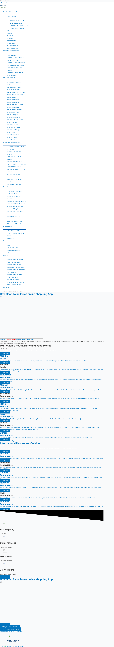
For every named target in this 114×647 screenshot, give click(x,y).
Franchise (6, 187)
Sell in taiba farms (12, 55)
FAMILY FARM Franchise (14, 167)
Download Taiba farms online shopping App (26, 293)
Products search (7, 291)
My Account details (12, 45)
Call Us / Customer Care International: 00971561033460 (16, 266)
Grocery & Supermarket (17, 23)
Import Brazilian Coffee (13, 135)
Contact (5, 255)
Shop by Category (12, 16)
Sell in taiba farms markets (11, 51)
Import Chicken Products (14, 87)
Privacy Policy (7, 226)
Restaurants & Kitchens (17, 28)
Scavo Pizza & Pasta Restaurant (16, 204)
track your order (11, 40)
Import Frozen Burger (13, 102)
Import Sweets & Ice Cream (15, 120)
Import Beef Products (13, 89)
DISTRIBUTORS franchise (14, 162)
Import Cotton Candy (13, 130)
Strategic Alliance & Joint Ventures (14, 153)
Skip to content (4, 1)
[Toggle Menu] (14, 14)
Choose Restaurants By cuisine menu (11, 441)
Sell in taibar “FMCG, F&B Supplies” (14, 69)
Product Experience (12, 247)
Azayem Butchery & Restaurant (16, 209)
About (8, 245)
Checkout (9, 33)
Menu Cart (6, 287)
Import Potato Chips (13, 125)
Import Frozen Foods (13, 99)
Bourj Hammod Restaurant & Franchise (15, 213)
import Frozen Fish (12, 97)
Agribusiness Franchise (14, 184)
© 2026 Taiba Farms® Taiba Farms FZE (13, 640)
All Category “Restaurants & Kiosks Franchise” (15, 192)
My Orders (10, 38)
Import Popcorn (11, 132)
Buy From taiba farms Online (11, 12)
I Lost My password (12, 48)
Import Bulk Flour (12, 140)
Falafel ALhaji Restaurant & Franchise (14, 218)
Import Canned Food (13, 112)
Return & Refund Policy (13, 231)
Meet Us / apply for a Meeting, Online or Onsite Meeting (15, 283)
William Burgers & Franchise (15, 206)
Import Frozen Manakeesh (14, 109)
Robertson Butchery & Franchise (16, 201)
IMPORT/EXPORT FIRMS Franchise (14, 176)
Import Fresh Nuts (12, 122)
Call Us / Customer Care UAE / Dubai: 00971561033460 (16, 261)
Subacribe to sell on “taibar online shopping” (15, 74)
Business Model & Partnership (12, 142)
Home (5, 241)
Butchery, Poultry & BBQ (17, 20)
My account (10, 35)
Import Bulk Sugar (12, 137)
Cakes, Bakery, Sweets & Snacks (19, 25)
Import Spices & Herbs (13, 117)
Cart (8, 30)
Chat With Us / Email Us (14, 279)
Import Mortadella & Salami (15, 104)
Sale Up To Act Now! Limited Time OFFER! (17, 339)
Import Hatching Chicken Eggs (16, 92)
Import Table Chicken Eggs (15, 94)
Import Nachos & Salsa (13, 127)
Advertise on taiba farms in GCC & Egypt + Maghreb (16, 59)
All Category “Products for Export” (14, 83)
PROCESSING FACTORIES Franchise (14, 158)
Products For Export (9, 77)
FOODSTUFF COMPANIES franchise (14, 181)
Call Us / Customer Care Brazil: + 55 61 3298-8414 (16, 271)
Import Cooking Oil (12, 114)
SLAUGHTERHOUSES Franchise (16, 164)
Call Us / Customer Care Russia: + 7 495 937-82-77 (16, 276)
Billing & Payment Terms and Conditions (15, 235)
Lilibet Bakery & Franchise (14, 221)
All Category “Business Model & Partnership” (16, 148)
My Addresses (11, 43)
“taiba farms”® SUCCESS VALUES (14, 251)
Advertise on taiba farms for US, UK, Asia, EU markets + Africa (16, 64)
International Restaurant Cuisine (20, 443)
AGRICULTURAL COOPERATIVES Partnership (16, 171)
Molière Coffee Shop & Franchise (13, 197)
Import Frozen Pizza (13, 107)
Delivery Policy (11, 238)
